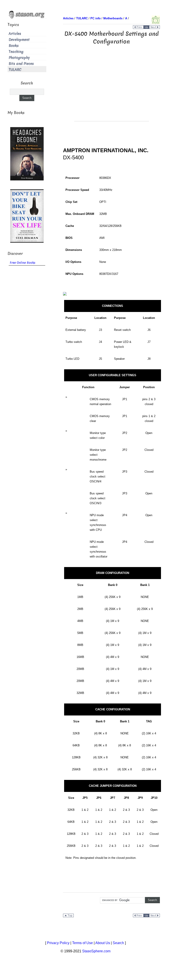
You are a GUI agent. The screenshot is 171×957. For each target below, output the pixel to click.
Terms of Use (82, 943)
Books (14, 45)
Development (19, 39)
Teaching (16, 51)
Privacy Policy (58, 943)
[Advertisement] (111, 90)
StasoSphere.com (96, 951)
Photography (19, 57)
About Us (102, 943)
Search (118, 943)
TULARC (15, 69)
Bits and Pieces (21, 63)
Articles (15, 33)
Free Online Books (22, 263)
